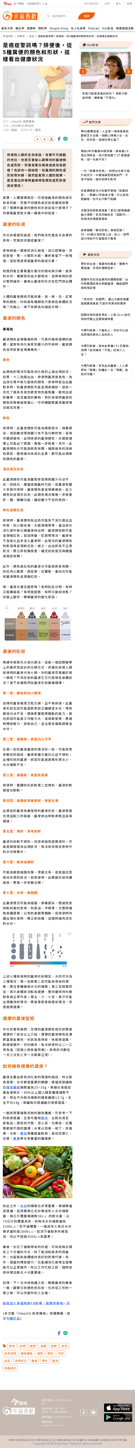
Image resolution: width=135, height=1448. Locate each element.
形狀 (61, 1353)
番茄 (23, 1133)
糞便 (33, 1346)
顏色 (51, 1353)
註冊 (129, 3)
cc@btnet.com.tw (52, 1425)
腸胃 (12, 1346)
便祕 (45, 1361)
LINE (107, 3)
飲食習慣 (10, 1353)
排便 (22, 1346)
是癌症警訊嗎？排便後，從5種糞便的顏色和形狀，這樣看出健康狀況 (78, 36)
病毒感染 (10, 1368)
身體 (43, 1346)
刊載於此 (13, 1318)
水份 (23, 1205)
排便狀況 (21, 1361)
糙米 (44, 1118)
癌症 (31, 36)
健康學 (21, 36)
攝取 (40, 1353)
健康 (54, 1346)
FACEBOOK (91, 3)
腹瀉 (55, 1361)
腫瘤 (34, 1361)
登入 (118, 3)
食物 (64, 1346)
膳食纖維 (13, 1087)
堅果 (16, 1138)
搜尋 (86, 16)
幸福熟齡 (8, 36)
